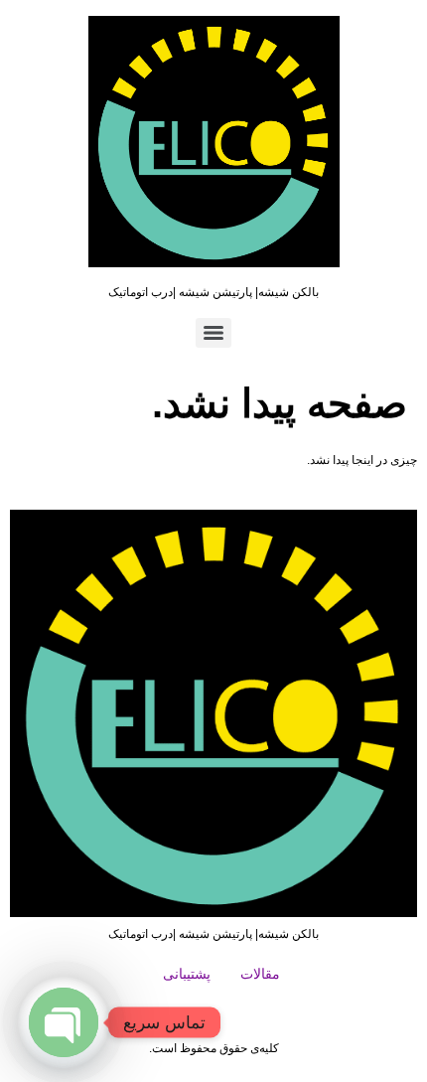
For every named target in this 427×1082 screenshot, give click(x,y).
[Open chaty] (63, 1022)
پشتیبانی (187, 974)
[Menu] (213, 333)
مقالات (260, 974)
